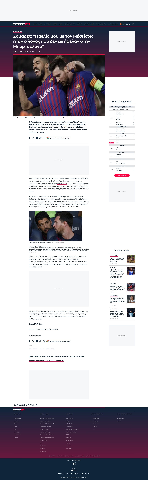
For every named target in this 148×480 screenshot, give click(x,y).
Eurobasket (43, 451)
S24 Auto (68, 437)
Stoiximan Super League (47, 418)
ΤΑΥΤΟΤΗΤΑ (52, 456)
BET (60, 24)
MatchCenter (69, 418)
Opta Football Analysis (72, 429)
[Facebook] (29, 138)
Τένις (15, 426)
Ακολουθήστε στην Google (38, 356)
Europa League (44, 429)
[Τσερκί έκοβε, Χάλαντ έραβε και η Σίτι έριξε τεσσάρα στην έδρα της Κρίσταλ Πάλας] (131, 312)
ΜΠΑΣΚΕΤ (113, 267)
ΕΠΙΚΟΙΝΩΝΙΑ (69, 456)
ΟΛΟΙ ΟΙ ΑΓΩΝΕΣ (122, 175)
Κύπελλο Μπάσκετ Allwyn (47, 437)
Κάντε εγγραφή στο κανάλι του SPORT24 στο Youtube (46, 360)
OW (89, 473)
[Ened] (73, 470)
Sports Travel (69, 440)
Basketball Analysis (71, 432)
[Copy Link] (40, 138)
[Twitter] (33, 138)
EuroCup (42, 448)
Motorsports (17, 434)
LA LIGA (42, 348)
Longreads (69, 448)
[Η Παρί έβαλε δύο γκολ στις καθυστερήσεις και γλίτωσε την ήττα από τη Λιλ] (131, 299)
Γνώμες (68, 443)
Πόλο (15, 429)
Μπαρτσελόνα (62, 183)
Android (121, 418)
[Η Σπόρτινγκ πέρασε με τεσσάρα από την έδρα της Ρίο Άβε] (131, 259)
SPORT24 (60, 473)
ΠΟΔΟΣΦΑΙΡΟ (114, 255)
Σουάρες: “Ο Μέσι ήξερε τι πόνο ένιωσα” (43, 329)
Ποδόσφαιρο (37, 24)
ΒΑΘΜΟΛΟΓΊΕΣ (113, 24)
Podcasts (68, 445)
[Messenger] (37, 138)
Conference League (45, 432)
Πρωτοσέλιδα (69, 426)
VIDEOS (79, 24)
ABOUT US (60, 456)
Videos (67, 421)
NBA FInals (43, 445)
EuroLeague (43, 440)
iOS (120, 421)
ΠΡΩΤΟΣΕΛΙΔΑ (89, 24)
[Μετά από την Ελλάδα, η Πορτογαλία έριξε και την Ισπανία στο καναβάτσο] (131, 287)
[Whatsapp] (44, 138)
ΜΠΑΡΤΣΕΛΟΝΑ (33, 348)
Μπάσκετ (47, 24)
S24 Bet (68, 434)
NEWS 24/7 (68, 473)
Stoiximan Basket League (47, 434)
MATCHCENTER (69, 24)
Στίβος (16, 437)
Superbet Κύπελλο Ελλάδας (47, 423)
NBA (41, 443)
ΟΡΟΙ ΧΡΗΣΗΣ (79, 456)
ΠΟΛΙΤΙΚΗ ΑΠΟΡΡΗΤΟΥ (93, 456)
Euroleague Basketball (124, 24)
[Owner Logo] (74, 464)
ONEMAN (76, 473)
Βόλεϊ (15, 423)
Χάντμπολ (17, 432)
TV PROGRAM (100, 24)
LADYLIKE (84, 473)
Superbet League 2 (45, 421)
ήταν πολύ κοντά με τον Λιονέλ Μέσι (65, 207)
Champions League (45, 426)
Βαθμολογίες (69, 423)
